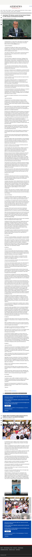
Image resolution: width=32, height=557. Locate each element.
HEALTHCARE (8, 11)
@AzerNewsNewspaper (8, 408)
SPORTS (15, 11)
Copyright (18, 549)
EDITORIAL (26, 10)
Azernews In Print (4, 549)
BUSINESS (9, 10)
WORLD (7, 10)
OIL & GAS (13, 10)
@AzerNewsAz (13, 390)
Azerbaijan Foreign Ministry (22, 393)
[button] (1, 15)
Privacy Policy (12, 549)
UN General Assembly (8, 393)
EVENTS (5, 11)
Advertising (20, 547)
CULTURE (12, 11)
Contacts (15, 547)
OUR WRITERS (18, 11)
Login (31, 6)
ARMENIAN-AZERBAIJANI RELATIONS (19, 10)
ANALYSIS (29, 10)
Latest (1, 10)
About (1, 547)
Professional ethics (8, 547)
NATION (4, 10)
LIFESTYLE (1, 11)
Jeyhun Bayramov (14, 393)
